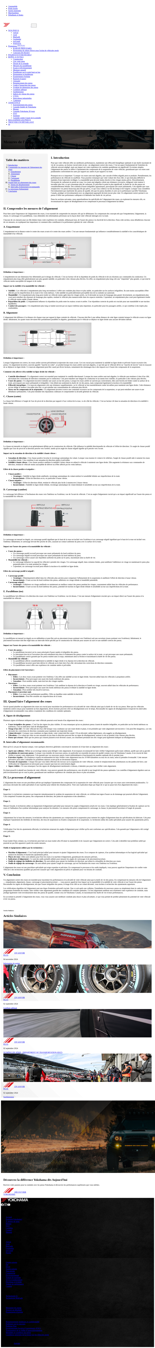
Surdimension (18, 92)
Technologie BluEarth (14, 1298)
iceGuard (16, 41)
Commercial (10, 1273)
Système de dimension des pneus (25, 87)
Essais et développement (22, 68)
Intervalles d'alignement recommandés (25, 187)
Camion (9, 1286)
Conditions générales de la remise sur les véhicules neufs (27, 1335)
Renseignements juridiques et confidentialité (22, 1322)
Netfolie (17, 1343)
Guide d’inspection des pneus (24, 85)
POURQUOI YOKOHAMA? (20, 55)
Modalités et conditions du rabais (18, 1333)
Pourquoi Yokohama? (14, 1219)
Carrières (9, 1228)
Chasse (13, 176)
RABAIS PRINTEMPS (22, 48)
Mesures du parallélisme (22, 66)
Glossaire (16, 81)
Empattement (16, 172)
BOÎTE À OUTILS (15, 57)
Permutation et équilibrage (23, 74)
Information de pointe (11, 963)
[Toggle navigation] (34, 26)
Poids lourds (13, 8)
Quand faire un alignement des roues (22, 182)
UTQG (16, 96)
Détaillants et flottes (15, 15)
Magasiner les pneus (13, 1308)
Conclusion (12, 191)
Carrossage (15, 178)
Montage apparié (19, 70)
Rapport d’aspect (19, 79)
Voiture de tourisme (13, 1278)
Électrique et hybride (14, 1282)
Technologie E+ (12, 1296)
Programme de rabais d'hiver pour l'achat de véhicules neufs (36, 50)
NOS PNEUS (13, 30)
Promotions (16, 46)
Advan (15, 33)
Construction (18, 59)
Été (7, 1265)
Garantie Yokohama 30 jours (24, 111)
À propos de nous (12, 1221)
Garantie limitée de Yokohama (24, 107)
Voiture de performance (15, 1284)
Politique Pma (11, 1326)
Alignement (15, 174)
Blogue (16, 109)
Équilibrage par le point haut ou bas (26, 72)
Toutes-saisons (11, 1269)
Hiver (8, 1267)
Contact (9, 1230)
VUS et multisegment (14, 1280)
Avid (15, 35)
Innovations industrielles (22, 98)
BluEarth (16, 37)
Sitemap (9, 1232)
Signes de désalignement (20, 185)
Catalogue (17, 100)
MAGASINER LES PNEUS (19, 120)
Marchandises (13, 13)
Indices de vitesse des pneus (23, 94)
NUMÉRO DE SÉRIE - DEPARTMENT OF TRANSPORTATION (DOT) (32, 1052)
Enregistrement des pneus (23, 105)
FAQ (15, 113)
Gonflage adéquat (20, 90)
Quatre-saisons (11, 1262)
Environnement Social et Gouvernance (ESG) (23, 1328)
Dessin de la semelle (21, 64)
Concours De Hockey (21, 53)
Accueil (9, 1217)
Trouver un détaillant (14, 1310)
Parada (8, 1253)
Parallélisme (15, 180)
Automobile (12, 6)
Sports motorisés (14, 11)
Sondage (16, 116)
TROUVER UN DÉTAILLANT (21, 122)
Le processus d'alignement (18, 189)
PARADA (17, 43)
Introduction (13, 165)
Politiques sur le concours (15, 1324)
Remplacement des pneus (22, 83)
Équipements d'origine (21, 77)
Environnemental (12, 1275)
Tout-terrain (10, 1271)
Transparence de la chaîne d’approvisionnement (24, 1330)
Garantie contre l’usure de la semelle (27, 118)
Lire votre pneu (19, 61)
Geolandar (17, 39)
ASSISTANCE (14, 103)
